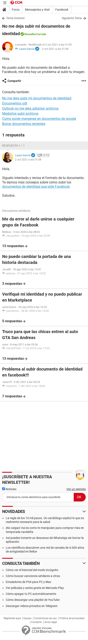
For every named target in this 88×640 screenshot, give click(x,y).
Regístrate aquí (12, 618)
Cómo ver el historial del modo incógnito (32, 570)
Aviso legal (50, 622)
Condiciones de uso (45, 618)
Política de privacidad (71, 618)
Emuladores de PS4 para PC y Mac (28, 582)
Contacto (36, 622)
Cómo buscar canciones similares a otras (33, 576)
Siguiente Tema (72, 18)
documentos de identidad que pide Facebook (36, 187)
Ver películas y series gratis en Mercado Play (35, 588)
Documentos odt (14, 103)
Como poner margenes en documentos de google (39, 119)
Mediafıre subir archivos (20, 114)
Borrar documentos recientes (23, 124)
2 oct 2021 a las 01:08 (55, 48)
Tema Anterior (15, 18)
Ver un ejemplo (76, 489)
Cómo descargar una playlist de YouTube (33, 599)
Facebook (61, 9)
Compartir (14, 81)
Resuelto (29, 34)
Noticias (10, 489)
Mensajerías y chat (37, 9)
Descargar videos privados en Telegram (31, 606)
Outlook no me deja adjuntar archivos (30, 108)
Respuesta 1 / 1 (13, 145)
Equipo (27, 618)
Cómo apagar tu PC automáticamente (31, 594)
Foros (15, 9)
